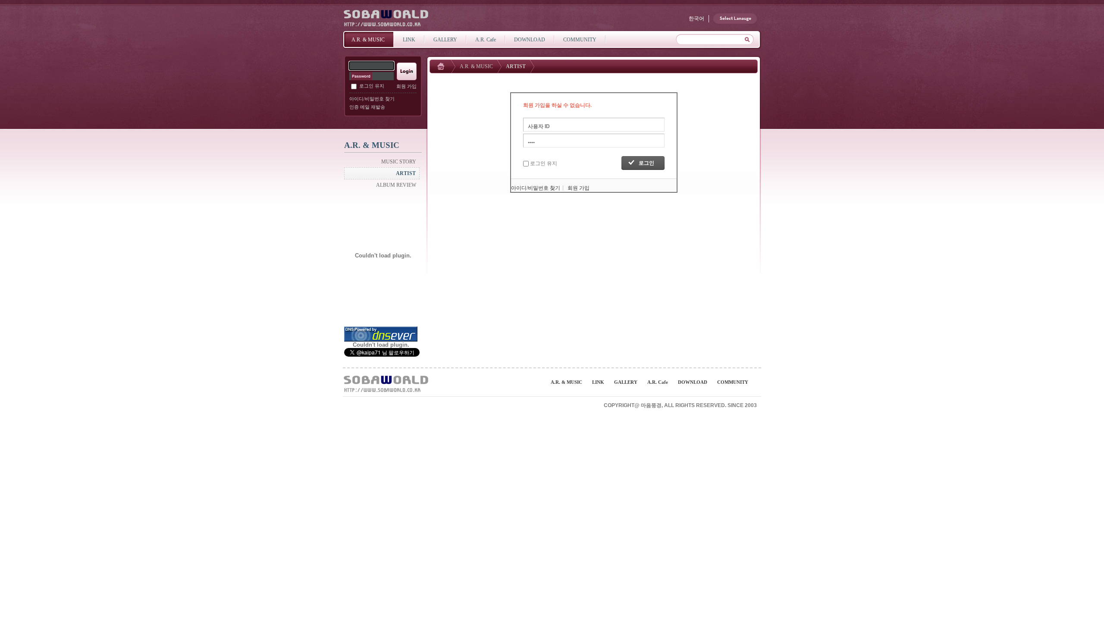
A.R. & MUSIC (476, 66)
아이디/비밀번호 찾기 (372, 98)
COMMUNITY (732, 382)
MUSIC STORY (398, 162)
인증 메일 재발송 (367, 107)
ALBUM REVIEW (396, 185)
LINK (598, 382)
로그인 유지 (371, 85)
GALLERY (625, 382)
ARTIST (406, 173)
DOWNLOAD (692, 382)
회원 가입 (406, 86)
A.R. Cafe (657, 382)
